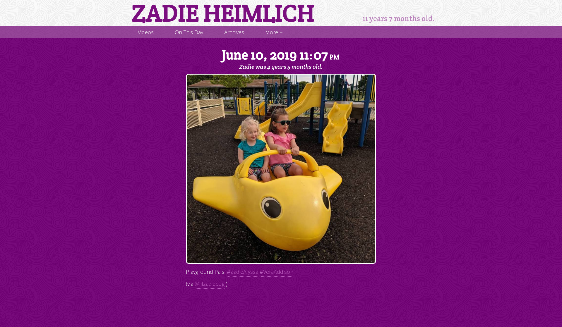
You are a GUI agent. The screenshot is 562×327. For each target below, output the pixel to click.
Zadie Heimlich (223, 13)
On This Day (189, 32)
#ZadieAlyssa (242, 271)
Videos (146, 32)
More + (274, 32)
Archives (234, 32)
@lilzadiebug (210, 283)
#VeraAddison (276, 271)
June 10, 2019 (281, 55)
